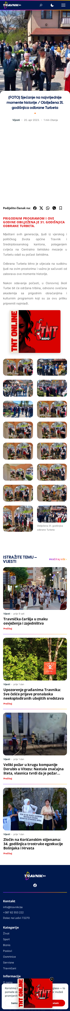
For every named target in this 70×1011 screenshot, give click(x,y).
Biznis (6, 945)
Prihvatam (53, 1003)
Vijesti (16, 119)
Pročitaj (7, 628)
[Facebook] (35, 885)
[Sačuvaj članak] (61, 208)
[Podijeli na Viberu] (54, 208)
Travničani (9, 968)
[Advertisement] (35, 165)
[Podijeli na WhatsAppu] (48, 208)
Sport (6, 939)
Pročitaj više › (58, 559)
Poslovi (7, 951)
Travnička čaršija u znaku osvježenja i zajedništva (25, 621)
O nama (8, 982)
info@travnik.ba (13, 907)
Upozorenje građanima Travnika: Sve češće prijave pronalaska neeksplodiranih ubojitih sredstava (33, 694)
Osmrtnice (9, 956)
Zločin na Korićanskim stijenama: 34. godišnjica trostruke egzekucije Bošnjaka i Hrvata (33, 843)
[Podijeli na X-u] (41, 208)
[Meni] (63, 5)
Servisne (8, 962)
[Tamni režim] (52, 5)
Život (6, 933)
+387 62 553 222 (13, 912)
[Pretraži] (41, 5)
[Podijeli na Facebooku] (35, 208)
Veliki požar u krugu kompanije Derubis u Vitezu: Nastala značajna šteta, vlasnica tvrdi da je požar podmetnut (33, 771)
